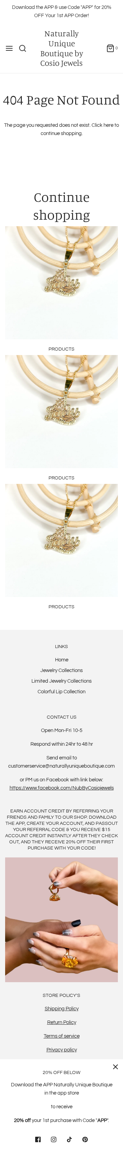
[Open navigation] (9, 48)
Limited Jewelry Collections (61, 681)
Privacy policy (61, 1049)
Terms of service (62, 1036)
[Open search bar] (25, 48)
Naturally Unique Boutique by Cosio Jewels (61, 48)
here (108, 125)
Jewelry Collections (61, 670)
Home (61, 659)
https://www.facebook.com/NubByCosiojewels (62, 788)
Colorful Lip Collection (61, 691)
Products (61, 349)
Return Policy (61, 1022)
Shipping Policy (62, 1008)
